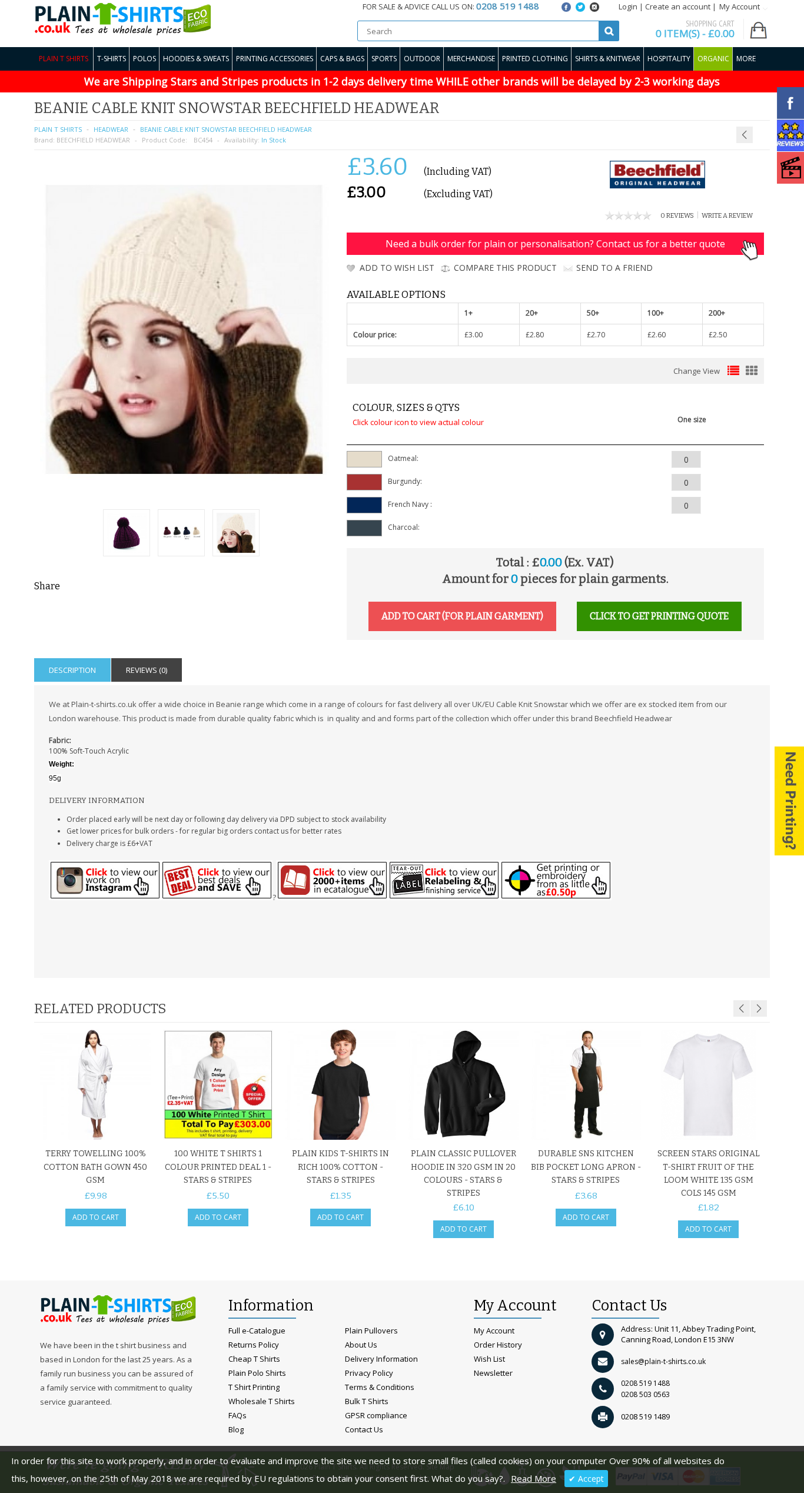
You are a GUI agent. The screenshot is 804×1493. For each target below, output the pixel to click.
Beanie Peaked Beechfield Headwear (722, 106)
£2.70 (596, 335)
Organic (713, 59)
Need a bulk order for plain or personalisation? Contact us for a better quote (555, 243)
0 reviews (677, 216)
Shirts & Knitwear (607, 59)
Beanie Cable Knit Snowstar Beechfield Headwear (226, 129)
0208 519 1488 (645, 1383)
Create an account (677, 6)
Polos (144, 59)
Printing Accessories (274, 59)
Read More (533, 1478)
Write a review (727, 216)
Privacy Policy (369, 1373)
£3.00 (473, 335)
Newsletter (493, 1373)
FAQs (237, 1415)
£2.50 (718, 335)
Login (628, 6)
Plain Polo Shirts (257, 1373)
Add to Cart (95, 1217)
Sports (384, 59)
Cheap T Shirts (254, 1358)
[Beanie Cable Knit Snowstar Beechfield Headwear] (126, 534)
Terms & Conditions (379, 1387)
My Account (494, 1330)
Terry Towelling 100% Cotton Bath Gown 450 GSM (95, 1167)
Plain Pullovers (371, 1330)
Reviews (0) (146, 670)
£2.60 (656, 335)
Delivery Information (381, 1358)
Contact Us (364, 1429)
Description (72, 670)
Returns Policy (253, 1344)
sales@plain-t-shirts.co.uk (663, 1361)
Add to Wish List (397, 267)
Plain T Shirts (63, 59)
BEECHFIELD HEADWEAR (93, 139)
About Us (361, 1344)
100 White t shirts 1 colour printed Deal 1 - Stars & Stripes (218, 1167)
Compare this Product (505, 267)
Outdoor (422, 59)
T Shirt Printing (254, 1387)
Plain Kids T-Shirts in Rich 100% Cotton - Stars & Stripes (340, 1167)
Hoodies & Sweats (196, 59)
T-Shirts (111, 59)
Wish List (489, 1358)
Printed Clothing (535, 59)
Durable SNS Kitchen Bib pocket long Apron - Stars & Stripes (586, 1167)
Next (758, 1008)
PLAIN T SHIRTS (58, 129)
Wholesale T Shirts (261, 1401)
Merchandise (471, 59)
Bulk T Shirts (366, 1401)
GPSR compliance (376, 1415)
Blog (236, 1429)
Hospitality (668, 59)
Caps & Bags (342, 59)
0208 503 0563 (645, 1394)
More (746, 59)
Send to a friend (614, 267)
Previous (741, 1008)
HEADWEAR (111, 129)
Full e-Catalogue (256, 1330)
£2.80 (535, 335)
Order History (498, 1344)
